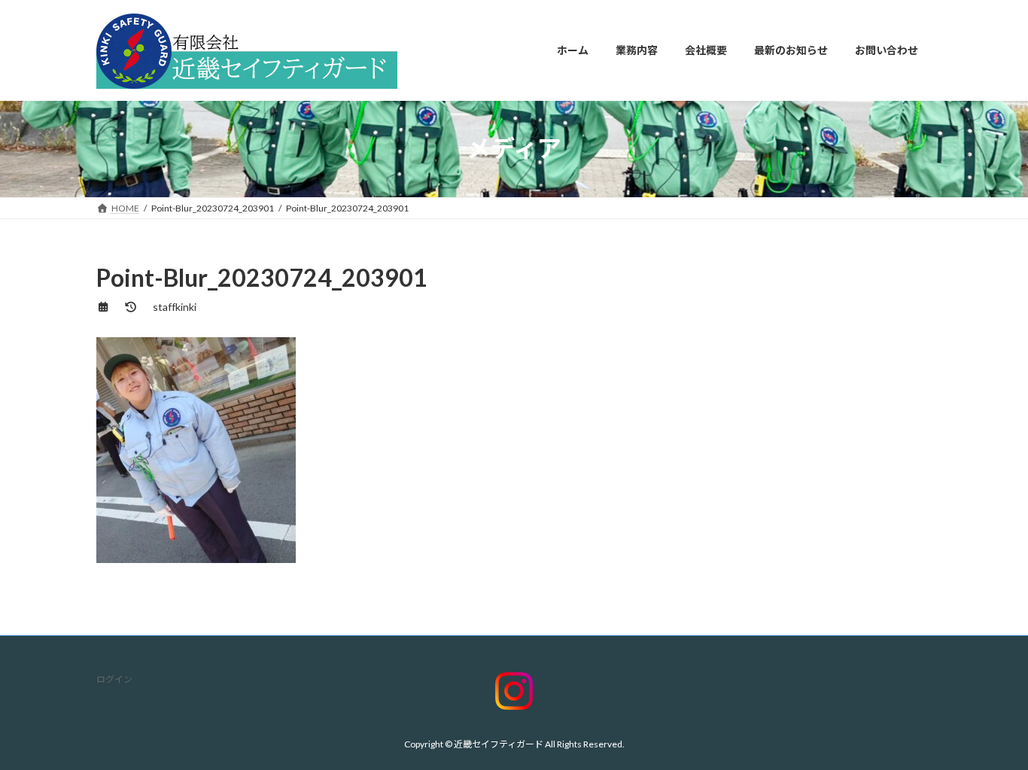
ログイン (114, 679)
